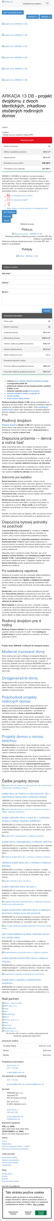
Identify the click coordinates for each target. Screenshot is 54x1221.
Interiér (5, 1176)
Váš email (6, 273)
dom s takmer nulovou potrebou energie (31, 381)
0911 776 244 (12, 1080)
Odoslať (47, 311)
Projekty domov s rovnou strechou (22, 738)
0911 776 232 (12, 1068)
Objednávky (6, 1144)
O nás (4, 1141)
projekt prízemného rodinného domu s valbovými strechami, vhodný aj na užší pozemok (26, 911)
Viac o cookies (38, 1204)
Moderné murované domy (23, 651)
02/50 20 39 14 (13, 1065)
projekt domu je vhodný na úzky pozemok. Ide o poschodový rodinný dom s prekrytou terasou (26, 795)
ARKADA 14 (45, 16)
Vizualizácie (6, 1165)
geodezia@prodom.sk (15, 1084)
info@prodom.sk (13, 1119)
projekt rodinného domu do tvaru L (19, 886)
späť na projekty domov (13, 12)
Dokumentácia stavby (10, 1181)
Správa (5, 292)
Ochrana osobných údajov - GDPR (15, 1146)
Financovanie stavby (10, 1162)
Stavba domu (7, 1173)
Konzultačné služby (9, 1157)
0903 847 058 (12, 1112)
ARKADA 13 (32, 16)
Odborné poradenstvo (10, 1160)
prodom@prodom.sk (15, 1116)
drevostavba (34, 391)
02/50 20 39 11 (13, 1109)
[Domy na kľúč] (12, 1002)
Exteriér (5, 1178)
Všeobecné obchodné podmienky (15, 1149)
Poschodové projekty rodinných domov (19, 699)
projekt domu (7, 409)
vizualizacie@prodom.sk (34, 1084)
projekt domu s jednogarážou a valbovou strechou (27, 841)
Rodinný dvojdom (9, 425)
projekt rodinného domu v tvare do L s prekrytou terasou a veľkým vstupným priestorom (26, 819)
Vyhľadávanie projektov (32, 3)
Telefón (5, 282)
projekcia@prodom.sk (15, 1072)
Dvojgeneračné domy (20, 678)
